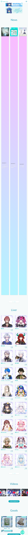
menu (26, 1)
